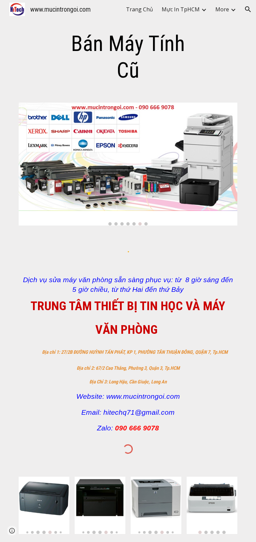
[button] (248, 9)
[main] (128, 57)
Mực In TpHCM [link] (181, 9)
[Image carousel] (128, 164)
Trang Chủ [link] (139, 9)
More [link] (222, 9)
